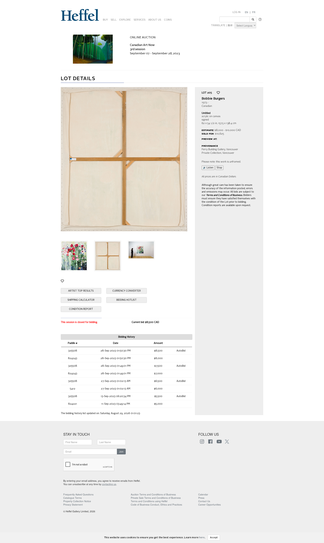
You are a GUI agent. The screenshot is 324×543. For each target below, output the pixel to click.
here (202, 537)
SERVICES (139, 20)
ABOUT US (154, 20)
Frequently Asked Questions (78, 494)
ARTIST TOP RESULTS (81, 291)
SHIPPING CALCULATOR (81, 300)
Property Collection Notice (77, 501)
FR (253, 12)
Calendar (203, 494)
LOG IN (237, 12)
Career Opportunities (209, 504)
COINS (168, 20)
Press (201, 497)
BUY (105, 20)
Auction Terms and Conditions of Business (153, 494)
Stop (219, 168)
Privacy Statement (73, 504)
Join (121, 451)
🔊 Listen (208, 168)
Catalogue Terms (72, 497)
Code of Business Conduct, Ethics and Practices (156, 504)
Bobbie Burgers (213, 98)
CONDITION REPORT (81, 309)
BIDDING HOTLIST (126, 300)
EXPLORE (125, 20)
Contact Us (204, 501)
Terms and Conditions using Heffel (149, 501)
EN (246, 12)
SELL (114, 20)
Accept (214, 537)
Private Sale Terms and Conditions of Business (156, 497)
